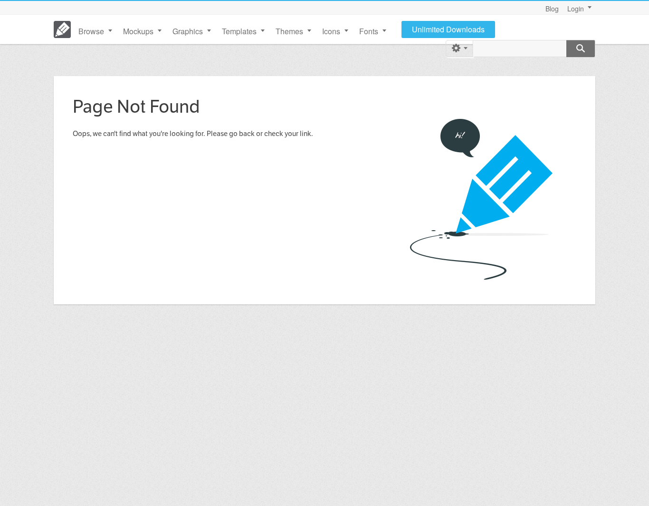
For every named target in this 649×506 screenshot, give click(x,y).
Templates (239, 31)
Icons (331, 31)
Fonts (368, 31)
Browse (91, 31)
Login (575, 8)
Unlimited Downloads (448, 29)
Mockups (138, 31)
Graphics (187, 31)
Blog (552, 8)
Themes (289, 31)
